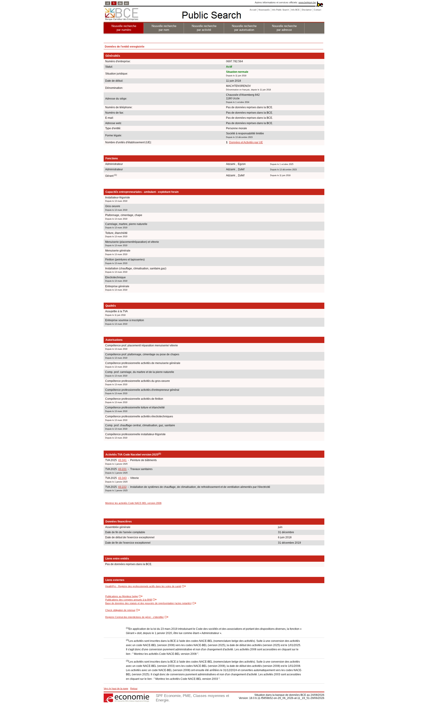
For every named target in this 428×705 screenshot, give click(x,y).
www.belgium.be (307, 2)
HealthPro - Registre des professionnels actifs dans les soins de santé (143, 586)
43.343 (122, 478)
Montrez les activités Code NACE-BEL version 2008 (133, 503)
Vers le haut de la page (116, 688)
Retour (134, 688)
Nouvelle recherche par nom (164, 27)
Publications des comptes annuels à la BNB (128, 599)
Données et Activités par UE (246, 142)
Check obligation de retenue (120, 610)
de (120, 3)
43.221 (122, 469)
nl (108, 3)
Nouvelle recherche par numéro (123, 27)
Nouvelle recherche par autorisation (244, 27)
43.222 (122, 487)
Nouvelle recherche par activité (204, 27)
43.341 (122, 460)
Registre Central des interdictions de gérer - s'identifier (134, 617)
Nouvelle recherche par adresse (284, 27)
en (126, 3)
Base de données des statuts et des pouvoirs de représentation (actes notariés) (148, 603)
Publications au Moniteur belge (121, 596)
